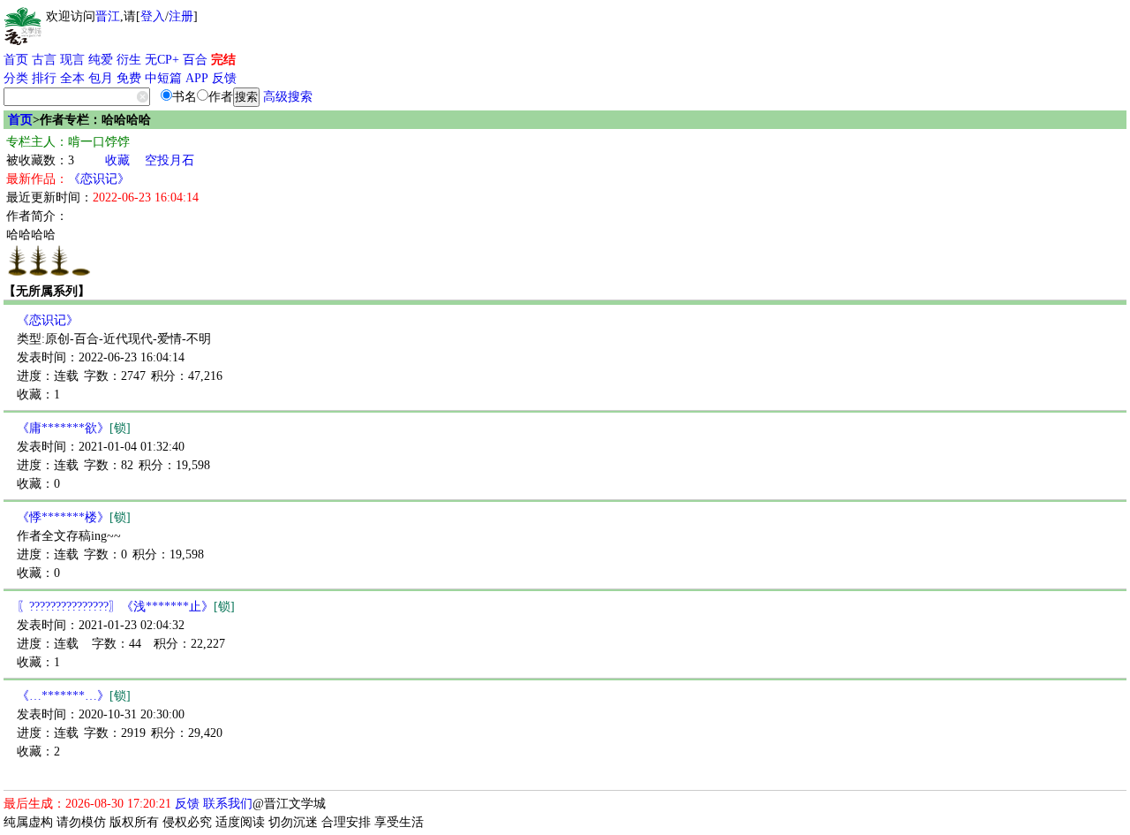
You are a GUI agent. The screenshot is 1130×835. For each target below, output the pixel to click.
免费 (129, 78)
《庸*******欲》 (74, 428)
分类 (16, 78)
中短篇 (163, 78)
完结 (223, 59)
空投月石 (169, 160)
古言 (44, 59)
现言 (72, 59)
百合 (195, 59)
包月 (100, 78)
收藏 (117, 160)
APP (196, 78)
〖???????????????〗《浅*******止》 (126, 606)
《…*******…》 (74, 695)
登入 (152, 16)
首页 (16, 59)
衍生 (129, 59)
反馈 (224, 78)
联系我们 (227, 803)
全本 (72, 78)
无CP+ (162, 59)
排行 (44, 78)
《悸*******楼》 (74, 517)
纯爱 (100, 59)
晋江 (107, 16)
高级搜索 (288, 96)
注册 (181, 16)
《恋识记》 (99, 179)
